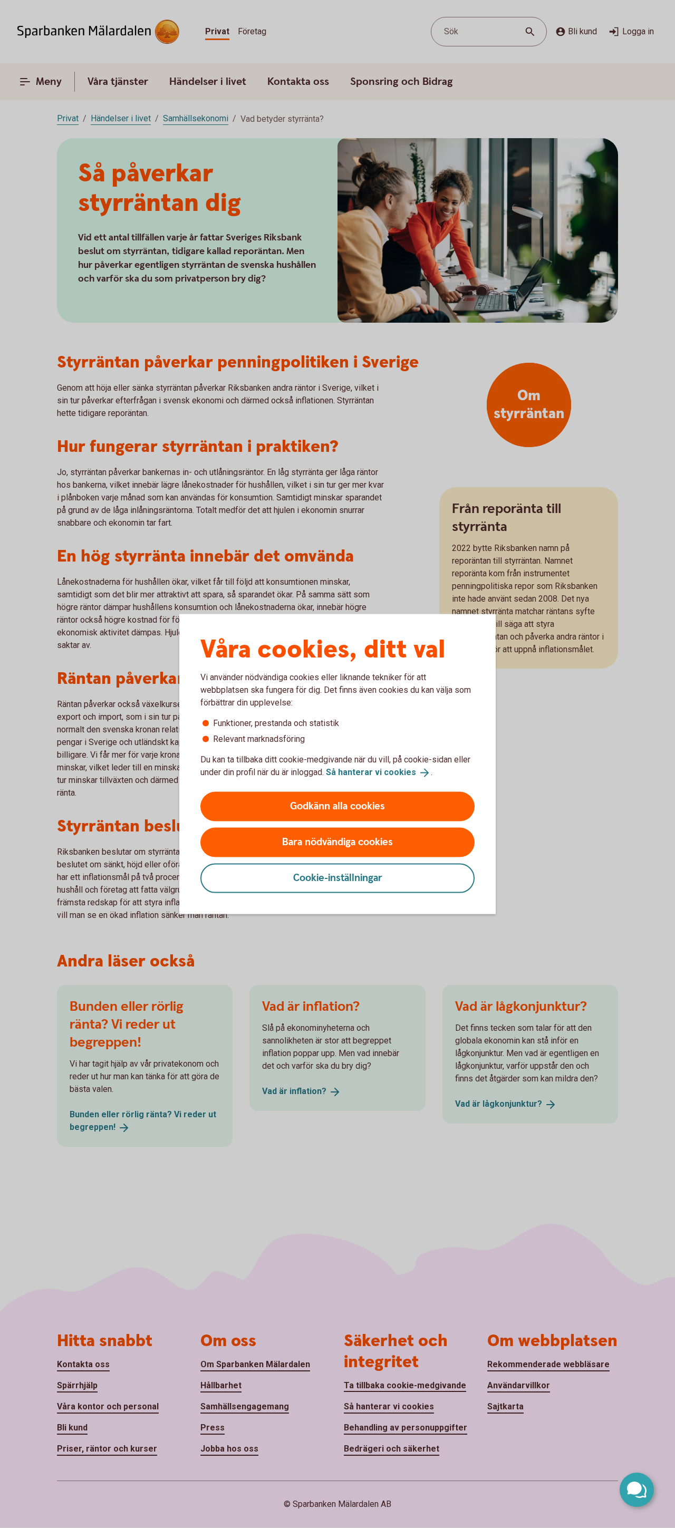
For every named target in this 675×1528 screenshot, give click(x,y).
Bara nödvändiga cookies (337, 841)
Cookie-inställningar (337, 877)
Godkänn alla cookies (337, 806)
